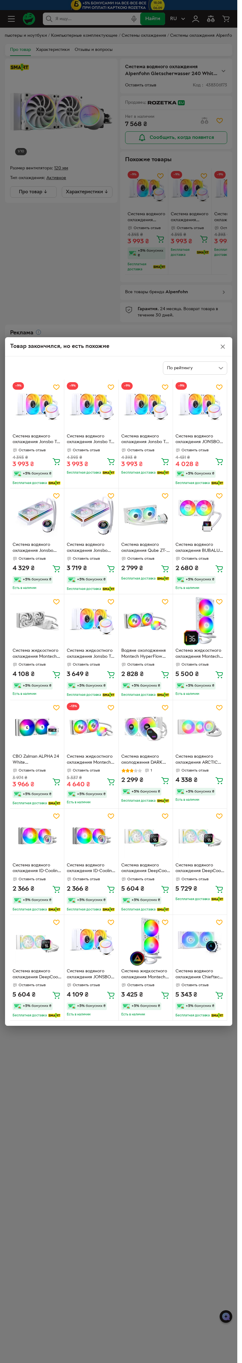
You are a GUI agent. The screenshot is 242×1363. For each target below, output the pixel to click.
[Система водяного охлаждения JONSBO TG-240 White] (200, 406)
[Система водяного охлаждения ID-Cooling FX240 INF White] (37, 835)
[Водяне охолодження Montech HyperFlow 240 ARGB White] (145, 621)
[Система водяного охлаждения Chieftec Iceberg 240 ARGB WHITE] (200, 941)
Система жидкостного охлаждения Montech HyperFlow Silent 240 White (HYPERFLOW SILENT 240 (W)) (35, 654)
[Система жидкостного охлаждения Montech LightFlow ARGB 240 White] (145, 941)
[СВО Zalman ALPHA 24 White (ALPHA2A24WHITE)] (37, 727)
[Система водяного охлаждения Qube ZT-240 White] (145, 515)
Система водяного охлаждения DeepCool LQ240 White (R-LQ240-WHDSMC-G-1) (144, 869)
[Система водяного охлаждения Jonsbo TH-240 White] (37, 515)
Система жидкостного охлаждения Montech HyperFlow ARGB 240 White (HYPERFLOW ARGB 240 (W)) (89, 760)
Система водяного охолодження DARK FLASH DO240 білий (142, 760)
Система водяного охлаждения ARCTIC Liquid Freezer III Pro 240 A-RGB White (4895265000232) (197, 760)
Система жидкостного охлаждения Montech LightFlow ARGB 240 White (144, 975)
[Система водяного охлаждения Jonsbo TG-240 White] (37, 406)
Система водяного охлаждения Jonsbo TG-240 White (37, 440)
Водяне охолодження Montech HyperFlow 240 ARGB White (143, 654)
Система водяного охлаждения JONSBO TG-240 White (198, 440)
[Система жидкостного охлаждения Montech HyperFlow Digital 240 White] (200, 621)
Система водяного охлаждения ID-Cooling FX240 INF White (36, 869)
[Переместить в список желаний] (56, 387)
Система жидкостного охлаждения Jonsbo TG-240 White (91, 654)
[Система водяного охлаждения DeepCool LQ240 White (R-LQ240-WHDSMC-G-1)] (145, 835)
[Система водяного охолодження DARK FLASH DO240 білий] (145, 727)
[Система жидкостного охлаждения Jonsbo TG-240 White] (91, 621)
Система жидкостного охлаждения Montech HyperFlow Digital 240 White (198, 654)
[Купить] (56, 461)
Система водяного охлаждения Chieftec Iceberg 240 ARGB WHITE (197, 975)
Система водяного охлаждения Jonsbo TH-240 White (33, 548)
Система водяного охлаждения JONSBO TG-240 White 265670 (89, 975)
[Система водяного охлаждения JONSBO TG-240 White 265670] (91, 941)
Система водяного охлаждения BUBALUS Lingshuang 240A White (200, 548)
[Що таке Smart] (54, 483)
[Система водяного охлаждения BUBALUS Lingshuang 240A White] (200, 515)
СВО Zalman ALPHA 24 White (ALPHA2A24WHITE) (36, 760)
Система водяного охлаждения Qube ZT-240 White (143, 548)
